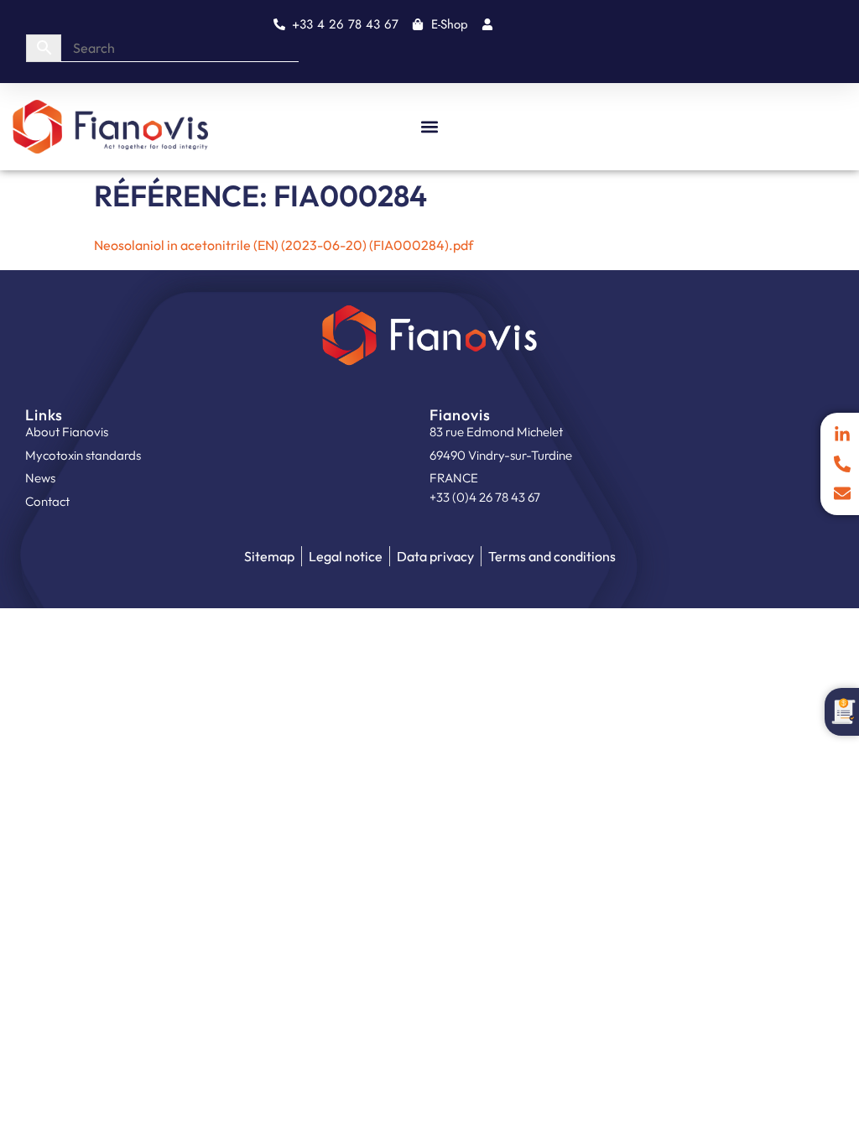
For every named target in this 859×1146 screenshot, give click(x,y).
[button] (429, 126)
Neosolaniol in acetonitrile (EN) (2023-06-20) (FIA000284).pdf (283, 245)
